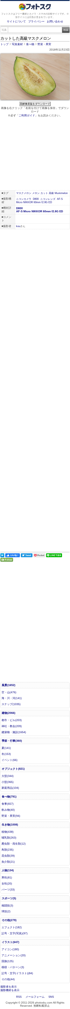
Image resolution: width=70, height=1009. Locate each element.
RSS (19, 996)
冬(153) (6, 753)
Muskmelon (61, 193)
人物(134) (8, 870)
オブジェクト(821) (13, 768)
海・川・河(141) (12, 698)
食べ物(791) (9, 796)
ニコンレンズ (47, 198)
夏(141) (6, 747)
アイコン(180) (10, 949)
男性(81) (7, 877)
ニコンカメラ (23, 198)
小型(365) (8, 782)
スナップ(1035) (11, 704)
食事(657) (8, 803)
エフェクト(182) (12, 927)
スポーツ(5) (9, 898)
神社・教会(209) (12, 726)
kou (18, 226)
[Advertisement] (35, 154)
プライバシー (36, 21)
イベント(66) (10, 760)
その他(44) (8, 979)
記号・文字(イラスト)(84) (17, 973)
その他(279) (9, 920)
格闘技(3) (7, 905)
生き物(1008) (10, 824)
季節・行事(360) (12, 740)
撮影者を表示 (8, 986)
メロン (36, 193)
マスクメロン (23, 193)
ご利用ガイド (27, 115)
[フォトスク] (35, 9)
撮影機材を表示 (9, 990)
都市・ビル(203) (12, 720)
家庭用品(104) (10, 787)
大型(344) (8, 775)
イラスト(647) (10, 942)
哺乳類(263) (9, 837)
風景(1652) (8, 685)
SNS (51, 996)
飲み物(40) (8, 809)
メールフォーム (35, 996)
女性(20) (7, 883)
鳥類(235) (8, 849)
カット (44, 193)
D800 (36, 198)
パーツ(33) (8, 889)
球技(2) (6, 911)
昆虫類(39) (8, 855)
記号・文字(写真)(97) (15, 933)
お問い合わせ (55, 21)
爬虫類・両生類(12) (14, 843)
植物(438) (8, 831)
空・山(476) (9, 692)
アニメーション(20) (14, 955)
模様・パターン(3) (13, 967)
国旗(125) (8, 961)
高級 (51, 193)
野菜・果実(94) (11, 815)
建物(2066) (8, 712)
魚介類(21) (8, 861)
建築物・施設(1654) (14, 732)
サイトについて (16, 21)
